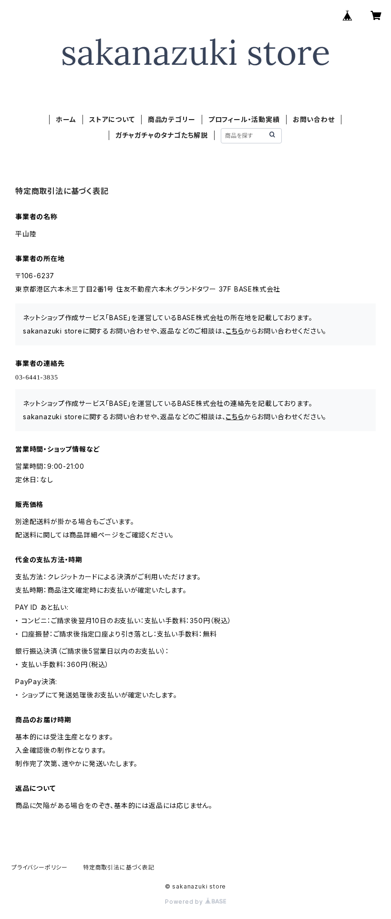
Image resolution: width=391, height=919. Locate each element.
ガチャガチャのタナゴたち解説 (161, 135)
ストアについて (112, 119)
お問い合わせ (314, 119)
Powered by (185, 901)
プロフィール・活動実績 (244, 119)
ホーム (66, 119)
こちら (235, 331)
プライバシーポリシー (39, 867)
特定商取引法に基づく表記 (118, 867)
